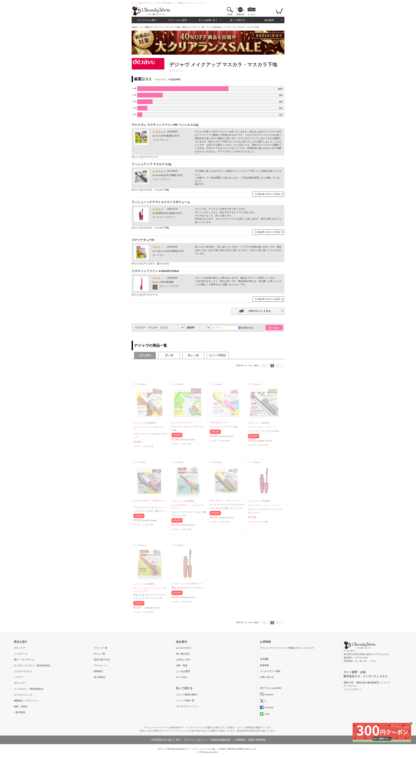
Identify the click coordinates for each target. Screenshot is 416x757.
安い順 (169, 355)
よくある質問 (183, 671)
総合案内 (269, 20)
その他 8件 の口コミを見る (267, 232)
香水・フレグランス (24, 659)
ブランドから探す (177, 20)
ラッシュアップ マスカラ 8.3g (151, 164)
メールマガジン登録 (270, 671)
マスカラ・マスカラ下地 (155, 190)
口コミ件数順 (217, 355)
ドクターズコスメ (23, 671)
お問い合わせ (266, 677)
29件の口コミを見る (260, 311)
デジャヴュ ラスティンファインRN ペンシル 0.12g (165, 124)
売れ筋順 (144, 355)
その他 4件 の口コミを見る (267, 194)
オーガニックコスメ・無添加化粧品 (32, 665)
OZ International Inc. (209, 752)
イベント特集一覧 (185, 700)
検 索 (230, 14)
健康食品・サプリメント (26, 700)
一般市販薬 (19, 712)
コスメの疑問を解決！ (187, 694)
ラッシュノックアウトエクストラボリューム (161, 202)
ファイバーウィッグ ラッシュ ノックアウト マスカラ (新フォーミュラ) (150, 510)
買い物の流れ (183, 654)
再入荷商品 (99, 677)
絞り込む (274, 327)
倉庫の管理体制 (257, 739)
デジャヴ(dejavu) (213, 27)
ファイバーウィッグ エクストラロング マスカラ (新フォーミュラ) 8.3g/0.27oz (227, 508)
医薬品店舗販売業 (220, 739)
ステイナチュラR (143, 240)
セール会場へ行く (208, 20)
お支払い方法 (183, 659)
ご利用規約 (239, 739)
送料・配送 (182, 665)
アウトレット (100, 665)
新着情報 (264, 665)
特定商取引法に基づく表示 (166, 739)
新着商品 (240, 14)
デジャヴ (136, 157)
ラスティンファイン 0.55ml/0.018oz (155, 271)
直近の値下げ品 (102, 659)
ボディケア (19, 683)
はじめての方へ (184, 648)
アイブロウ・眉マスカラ (155, 264)
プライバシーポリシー (196, 739)
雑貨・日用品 (20, 706)
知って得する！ (238, 20)
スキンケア (19, 648)
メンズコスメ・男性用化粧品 (28, 689)
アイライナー (150, 157)
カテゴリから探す (147, 20)
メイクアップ (229, 27)
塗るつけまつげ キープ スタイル (188, 588)
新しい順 (193, 355)
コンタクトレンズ (23, 695)
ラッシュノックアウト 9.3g (224, 427)
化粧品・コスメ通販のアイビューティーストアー (153, 27)
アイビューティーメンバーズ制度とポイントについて (287, 648)
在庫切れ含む (247, 327)
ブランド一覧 (100, 648)
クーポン (251, 14)
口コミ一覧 (99, 654)
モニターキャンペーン (187, 706)
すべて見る (182, 677)
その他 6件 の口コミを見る (267, 299)
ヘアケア (18, 677)
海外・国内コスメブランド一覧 (190, 27)
